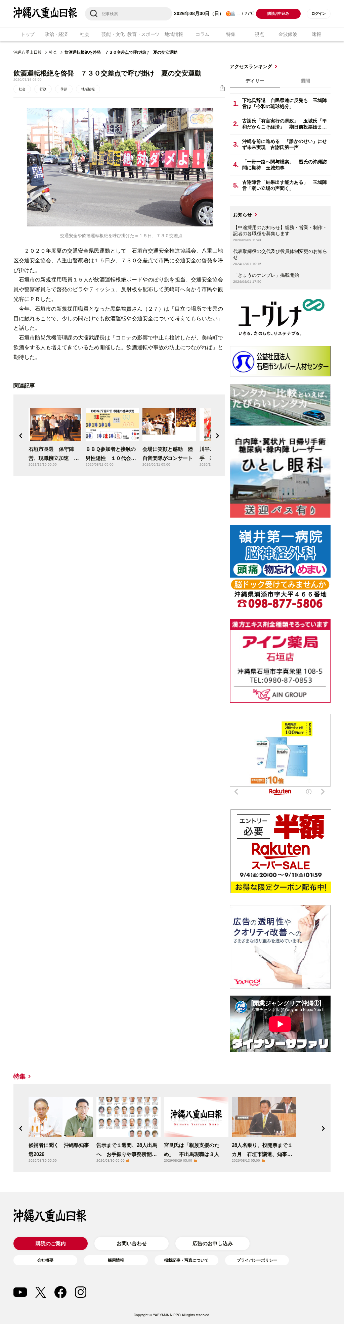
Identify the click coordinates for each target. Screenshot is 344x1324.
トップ (28, 34)
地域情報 (174, 34)
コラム (202, 34)
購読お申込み (278, 13)
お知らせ (242, 214)
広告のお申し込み (212, 1243)
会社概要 (45, 1260)
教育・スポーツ (143, 34)
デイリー (255, 81)
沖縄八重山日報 (27, 52)
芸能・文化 (113, 34)
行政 (43, 89)
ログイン (318, 13)
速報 (316, 34)
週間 (305, 81)
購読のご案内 (51, 1243)
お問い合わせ (132, 1243)
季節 (63, 89)
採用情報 (116, 1260)
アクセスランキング (251, 66)
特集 (230, 34)
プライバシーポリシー (257, 1260)
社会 (84, 34)
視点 (259, 34)
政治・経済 (56, 34)
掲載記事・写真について (186, 1260)
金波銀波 (287, 34)
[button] (21, 436)
